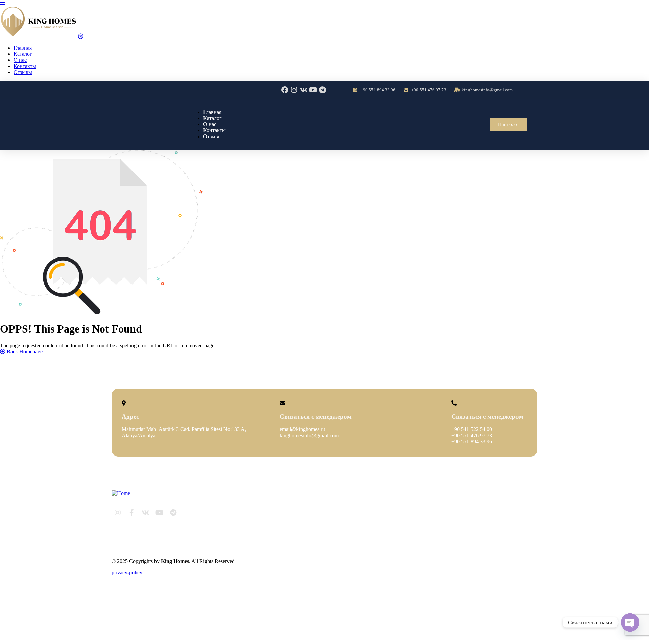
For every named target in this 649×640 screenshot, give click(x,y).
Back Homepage (24, 351)
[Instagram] (294, 89)
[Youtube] (313, 89)
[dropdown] (2, 3)
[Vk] (303, 89)
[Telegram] (322, 89)
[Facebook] (284, 89)
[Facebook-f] (131, 513)
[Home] (121, 493)
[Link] (187, 513)
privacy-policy (127, 572)
